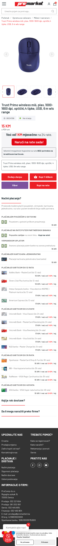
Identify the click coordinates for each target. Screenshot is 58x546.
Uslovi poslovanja (9, 479)
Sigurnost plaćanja (10, 471)
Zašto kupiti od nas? (10, 448)
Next (51, 54)
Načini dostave (8, 475)
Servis (33, 452)
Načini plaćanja (8, 467)
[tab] (29, 198)
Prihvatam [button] (44, 542)
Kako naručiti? (36, 444)
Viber (15, 185)
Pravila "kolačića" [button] (23, 537)
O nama (4, 441)
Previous (6, 54)
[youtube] (46, 465)
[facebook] (32, 465)
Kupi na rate (43, 185)
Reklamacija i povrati (40, 448)
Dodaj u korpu (15, 177)
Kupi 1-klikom (43, 177)
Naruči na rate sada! (29, 142)
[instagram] (39, 465)
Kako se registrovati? (40, 441)
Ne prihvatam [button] (25, 542)
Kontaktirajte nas (9, 452)
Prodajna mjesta (9, 444)
